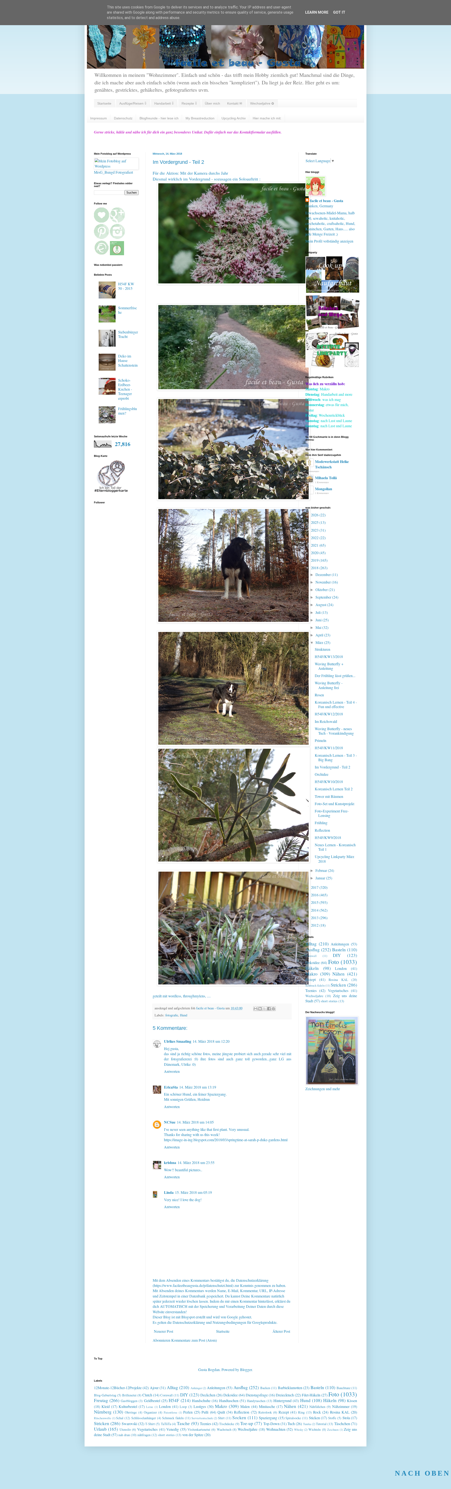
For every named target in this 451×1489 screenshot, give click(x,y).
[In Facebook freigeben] (269, 1008)
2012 (315, 925)
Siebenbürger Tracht (128, 334)
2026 (315, 514)
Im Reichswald (326, 721)
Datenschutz (123, 118)
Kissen (352, 1400)
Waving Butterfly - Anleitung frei (328, 685)
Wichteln (314, 1429)
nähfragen (144, 1435)
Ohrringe (131, 1412)
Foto (333, 962)
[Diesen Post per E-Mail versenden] (255, 1008)
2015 (315, 902)
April (319, 634)
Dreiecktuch (285, 1394)
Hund (183, 1015)
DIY (337, 955)
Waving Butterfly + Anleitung (329, 666)
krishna (170, 1162)
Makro (311, 974)
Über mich (212, 103)
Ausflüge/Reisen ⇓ (132, 103)
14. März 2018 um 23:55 (196, 1162)
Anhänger (196, 1388)
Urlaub (100, 1429)
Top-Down (271, 1423)
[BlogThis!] (260, 1008)
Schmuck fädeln (315, 985)
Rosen (319, 694)
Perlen (188, 1412)
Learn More (316, 12)
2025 (315, 522)
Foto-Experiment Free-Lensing (332, 813)
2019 (315, 560)
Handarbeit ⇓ (164, 103)
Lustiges (200, 1406)
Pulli (205, 1412)
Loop (183, 1406)
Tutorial (321, 1424)
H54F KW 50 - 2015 (126, 286)
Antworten (172, 1071)
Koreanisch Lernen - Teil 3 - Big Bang (336, 757)
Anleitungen (340, 943)
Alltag (311, 944)
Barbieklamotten (290, 1387)
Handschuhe (201, 1400)
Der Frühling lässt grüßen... (335, 675)
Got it (339, 12)
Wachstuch (224, 1429)
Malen (245, 1406)
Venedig (172, 1429)
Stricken (338, 985)
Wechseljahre (314, 996)
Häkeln (312, 968)
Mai (318, 627)
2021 (315, 545)
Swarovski (129, 1423)
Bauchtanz (343, 1388)
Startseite (104, 103)
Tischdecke (226, 1424)
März (319, 642)
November (323, 582)
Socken (239, 1417)
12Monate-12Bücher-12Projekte (118, 1387)
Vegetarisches (338, 990)
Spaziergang (268, 1417)
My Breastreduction (200, 118)
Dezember (323, 574)
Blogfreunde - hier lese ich (159, 118)
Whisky (298, 1429)
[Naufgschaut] (332, 291)
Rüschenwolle (102, 1418)
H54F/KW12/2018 (329, 713)
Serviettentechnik (202, 1418)
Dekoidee (312, 962)
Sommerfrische (127, 310)
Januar (320, 877)
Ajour (154, 1387)
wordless (174, 995)
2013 (315, 917)
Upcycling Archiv (234, 118)
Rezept (310, 979)
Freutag (101, 1400)
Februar (321, 870)
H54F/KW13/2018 (329, 656)
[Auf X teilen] (264, 1008)
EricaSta (171, 1087)
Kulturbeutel (128, 1406)
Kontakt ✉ (234, 103)
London (341, 968)
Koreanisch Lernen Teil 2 (334, 788)
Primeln (320, 740)
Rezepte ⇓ (189, 103)
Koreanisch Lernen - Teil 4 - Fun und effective (336, 704)
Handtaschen (228, 1400)
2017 (315, 887)
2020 (315, 552)
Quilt (221, 1412)
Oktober (322, 589)
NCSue (169, 1122)
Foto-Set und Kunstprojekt (334, 803)
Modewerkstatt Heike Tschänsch (332, 464)
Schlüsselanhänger (143, 1418)
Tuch (291, 1423)
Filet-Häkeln (311, 1394)
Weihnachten (275, 1429)
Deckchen (207, 1394)
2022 (315, 537)
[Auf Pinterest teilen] (273, 1008)
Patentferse (170, 1412)
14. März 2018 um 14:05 (195, 1122)
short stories (329, 1001)
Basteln (339, 949)
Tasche (183, 1423)
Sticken (314, 1417)
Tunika (307, 1424)
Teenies (311, 990)
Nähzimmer (341, 1406)
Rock (317, 1412)
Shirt (221, 1418)
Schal (119, 1418)
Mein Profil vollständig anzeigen (329, 241)
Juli (318, 612)
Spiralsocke (293, 1418)
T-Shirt (150, 1424)
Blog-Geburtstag (105, 1395)
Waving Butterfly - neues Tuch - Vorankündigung (334, 731)
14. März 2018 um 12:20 (211, 1041)
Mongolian (323, 488)
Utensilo (125, 1429)
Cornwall (311, 956)
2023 (315, 530)
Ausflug (312, 949)
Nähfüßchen (317, 1406)
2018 (315, 567)
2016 (315, 894)
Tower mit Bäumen (329, 796)
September (323, 597)
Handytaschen (256, 1401)
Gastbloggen (129, 1401)
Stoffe (332, 1418)
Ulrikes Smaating (177, 1041)
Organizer (150, 1412)
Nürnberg (103, 1412)
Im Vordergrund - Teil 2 (332, 766)
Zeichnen (332, 1429)
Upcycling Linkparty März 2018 (334, 858)
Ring (301, 1412)
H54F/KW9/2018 (328, 837)
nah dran (124, 1435)
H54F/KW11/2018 (329, 747)
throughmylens (194, 995)
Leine (149, 1407)
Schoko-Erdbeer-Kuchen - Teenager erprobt (125, 389)
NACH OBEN (422, 1473)
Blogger (246, 1369)
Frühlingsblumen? (127, 410)
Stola (346, 1417)
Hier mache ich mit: (267, 118)
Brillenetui (129, 1395)
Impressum (98, 118)
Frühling (321, 822)
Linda (169, 1192)
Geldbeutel (152, 1400)
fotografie (171, 1015)
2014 (315, 910)
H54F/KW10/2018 (329, 781)
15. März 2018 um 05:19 (193, 1192)
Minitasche (267, 1406)
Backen (265, 1388)
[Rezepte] (332, 366)
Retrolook (265, 1412)
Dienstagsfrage (257, 1394)
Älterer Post (281, 1331)
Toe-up (246, 1423)
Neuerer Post (163, 1331)
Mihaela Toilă (326, 477)
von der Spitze (192, 1434)
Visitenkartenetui (198, 1429)
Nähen (338, 974)
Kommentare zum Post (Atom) (194, 1340)
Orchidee (321, 774)
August (321, 604)
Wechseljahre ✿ (262, 103)
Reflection (322, 830)
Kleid (105, 1406)
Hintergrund (282, 1400)
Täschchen (342, 1423)
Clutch (147, 1394)
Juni (319, 619)
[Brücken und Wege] (332, 328)
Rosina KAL (338, 979)
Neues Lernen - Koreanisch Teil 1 (335, 847)
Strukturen (322, 649)
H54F (174, 1400)
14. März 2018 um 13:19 (197, 1087)
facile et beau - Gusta (326, 200)
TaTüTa (166, 1424)
